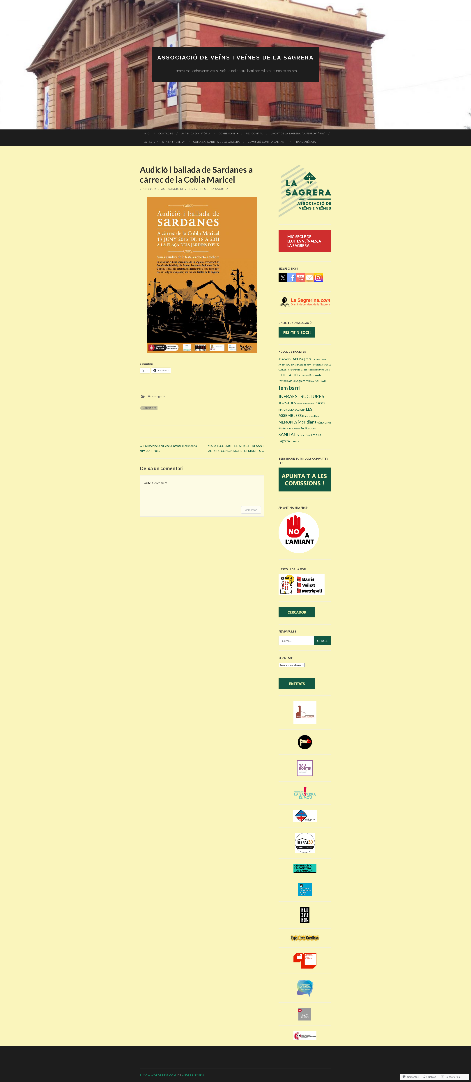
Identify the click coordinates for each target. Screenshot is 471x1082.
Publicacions (308, 428)
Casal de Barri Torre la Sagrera (312, 364)
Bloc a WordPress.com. (158, 1075)
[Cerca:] (305, 640)
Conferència (294, 369)
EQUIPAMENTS (312, 381)
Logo (317, 416)
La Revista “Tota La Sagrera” (164, 141)
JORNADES (149, 408)
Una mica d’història (195, 133)
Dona (327, 369)
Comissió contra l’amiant (267, 141)
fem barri (290, 387)
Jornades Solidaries (305, 403)
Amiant (282, 364)
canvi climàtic (292, 364)
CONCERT (283, 369)
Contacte (165, 133)
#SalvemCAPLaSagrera (295, 359)
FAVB (323, 381)
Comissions (227, 133)
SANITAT (287, 434)
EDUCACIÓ (288, 375)
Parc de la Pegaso (292, 428)
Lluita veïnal (308, 415)
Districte (320, 369)
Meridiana (307, 421)
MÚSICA (320, 422)
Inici (147, 133)
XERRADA (294, 441)
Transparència (305, 141)
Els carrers (304, 375)
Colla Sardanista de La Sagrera (216, 141)
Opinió (328, 422)
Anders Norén (193, 1075)
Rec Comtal (254, 133)
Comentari (251, 509)
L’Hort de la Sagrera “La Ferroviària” (298, 133)
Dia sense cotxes (308, 369)
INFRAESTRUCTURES (301, 396)
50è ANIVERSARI (319, 359)
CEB (329, 364)
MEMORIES (288, 422)
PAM (281, 428)
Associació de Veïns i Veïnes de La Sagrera (235, 57)
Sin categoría (156, 396)
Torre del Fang (303, 435)
